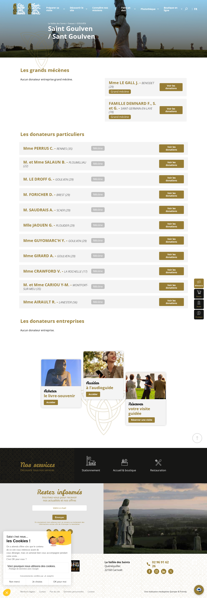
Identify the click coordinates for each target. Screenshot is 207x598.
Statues (71, 23)
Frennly (183, 591)
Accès (199, 306)
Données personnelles (74, 591)
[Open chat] (199, 590)
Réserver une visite (141, 419)
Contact (42, 591)
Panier (199, 296)
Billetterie (199, 285)
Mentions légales (27, 591)
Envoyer (59, 517)
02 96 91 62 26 (160, 564)
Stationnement (91, 470)
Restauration (158, 470)
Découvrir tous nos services (37, 470)
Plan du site (55, 591)
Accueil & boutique (124, 470)
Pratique (199, 317)
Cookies (91, 591)
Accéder (50, 402)
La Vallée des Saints (57, 23)
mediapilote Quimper (168, 591)
